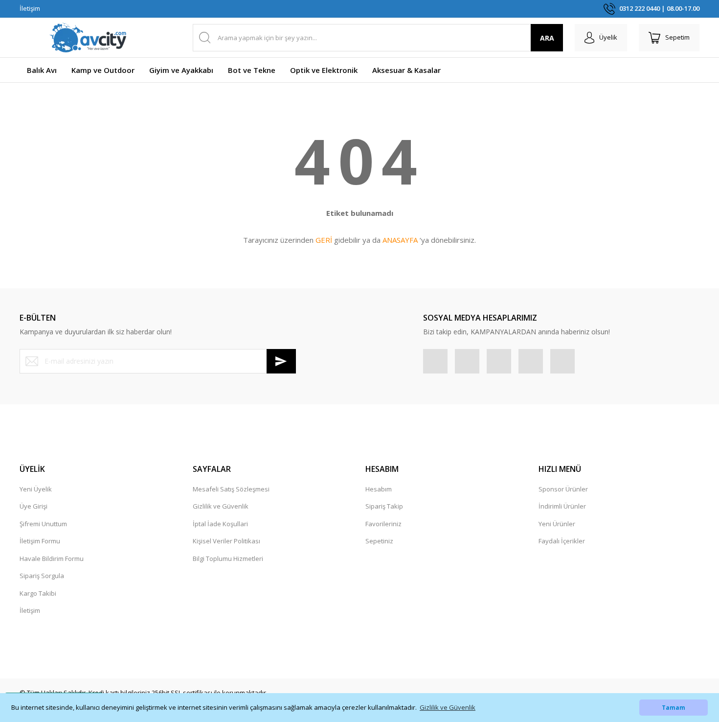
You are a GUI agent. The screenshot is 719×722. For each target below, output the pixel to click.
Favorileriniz (383, 523)
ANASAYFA (400, 240)
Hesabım (378, 489)
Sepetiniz (379, 540)
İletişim (30, 8)
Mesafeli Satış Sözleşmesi (231, 489)
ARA (547, 38)
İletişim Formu (40, 540)
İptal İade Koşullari (220, 523)
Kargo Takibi (38, 593)
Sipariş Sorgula (42, 575)
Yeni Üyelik (36, 489)
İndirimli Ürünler (562, 506)
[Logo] (88, 37)
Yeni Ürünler (557, 523)
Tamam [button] (673, 707)
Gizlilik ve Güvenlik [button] (447, 707)
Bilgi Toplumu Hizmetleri (228, 558)
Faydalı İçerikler (562, 540)
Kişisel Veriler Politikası (226, 540)
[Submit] (281, 361)
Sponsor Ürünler (563, 489)
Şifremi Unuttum (43, 523)
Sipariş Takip (384, 506)
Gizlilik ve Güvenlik (220, 506)
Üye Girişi (33, 506)
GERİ (323, 240)
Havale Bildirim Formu (52, 558)
